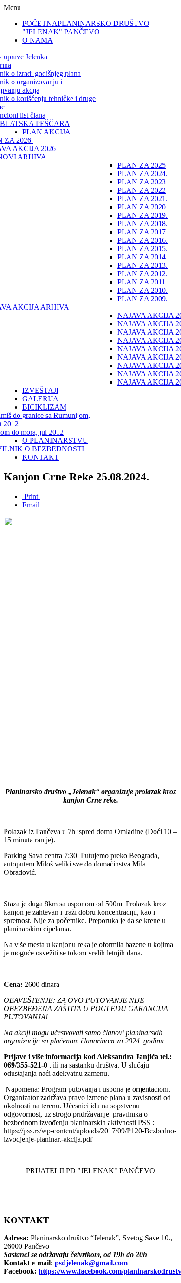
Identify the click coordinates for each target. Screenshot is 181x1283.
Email (30, 505)
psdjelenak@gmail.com (91, 1263)
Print (31, 496)
